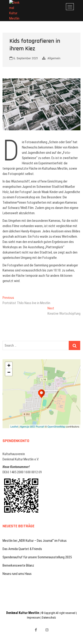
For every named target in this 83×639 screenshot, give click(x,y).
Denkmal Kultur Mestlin (22, 613)
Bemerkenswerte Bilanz (18, 565)
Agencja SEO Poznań (32, 426)
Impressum (33, 617)
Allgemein (53, 58)
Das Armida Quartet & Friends (22, 549)
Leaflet (14, 426)
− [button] (8, 372)
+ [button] (8, 365)
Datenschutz (49, 617)
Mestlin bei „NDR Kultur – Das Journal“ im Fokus (35, 541)
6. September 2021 (25, 58)
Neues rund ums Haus (17, 574)
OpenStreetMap (56, 426)
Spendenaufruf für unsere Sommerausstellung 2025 (37, 557)
